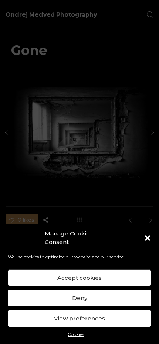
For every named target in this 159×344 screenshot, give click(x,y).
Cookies (76, 334)
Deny (79, 298)
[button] (147, 238)
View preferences (79, 318)
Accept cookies (79, 277)
